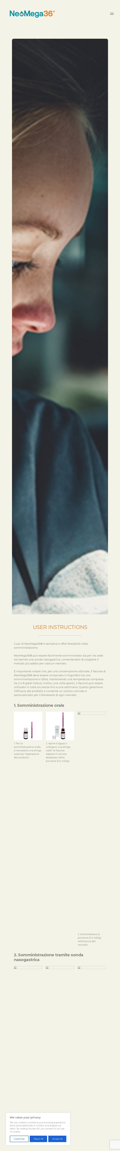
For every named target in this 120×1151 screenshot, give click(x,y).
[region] (38, 1129)
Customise (19, 1139)
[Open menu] (112, 13)
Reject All (38, 1139)
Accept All (57, 1139)
